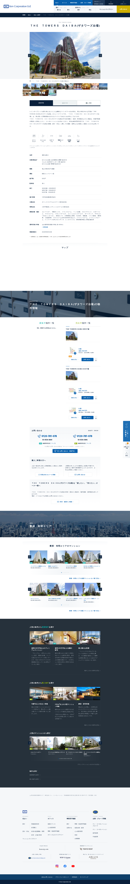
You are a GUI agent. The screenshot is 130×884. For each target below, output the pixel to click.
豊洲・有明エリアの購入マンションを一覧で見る (84, 610)
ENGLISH (96, 1)
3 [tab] (64, 572)
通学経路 (45, 227)
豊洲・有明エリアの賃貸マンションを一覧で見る (84, 578)
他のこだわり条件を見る (91, 670)
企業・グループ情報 (85, 2)
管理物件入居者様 (98, 4)
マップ (53, 443)
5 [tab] (64, 758)
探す (57, 7)
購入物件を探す (34, 779)
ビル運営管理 (52, 827)
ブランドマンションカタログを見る (88, 764)
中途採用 (95, 836)
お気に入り (123, 3)
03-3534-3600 (47, 440)
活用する (78, 7)
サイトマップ (84, 877)
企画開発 (77, 838)
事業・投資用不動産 (53, 831)
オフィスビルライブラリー (55, 834)
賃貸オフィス (52, 824)
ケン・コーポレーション (100, 829)
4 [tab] (65, 572)
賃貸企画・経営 (79, 827)
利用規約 (74, 877)
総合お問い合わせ (47, 877)
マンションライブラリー (106, 9)
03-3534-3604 (83, 440)
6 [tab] (68, 572)
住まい (57, 2)
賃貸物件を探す (34, 775)
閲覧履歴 (111, 3)
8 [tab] (68, 758)
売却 (76, 835)
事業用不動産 (73, 2)
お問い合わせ (123, 9)
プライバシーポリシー (62, 877)
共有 (126, 455)
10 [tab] (71, 758)
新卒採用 (95, 833)
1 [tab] (61, 572)
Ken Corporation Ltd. (17, 6)
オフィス (64, 2)
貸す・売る (26, 831)
